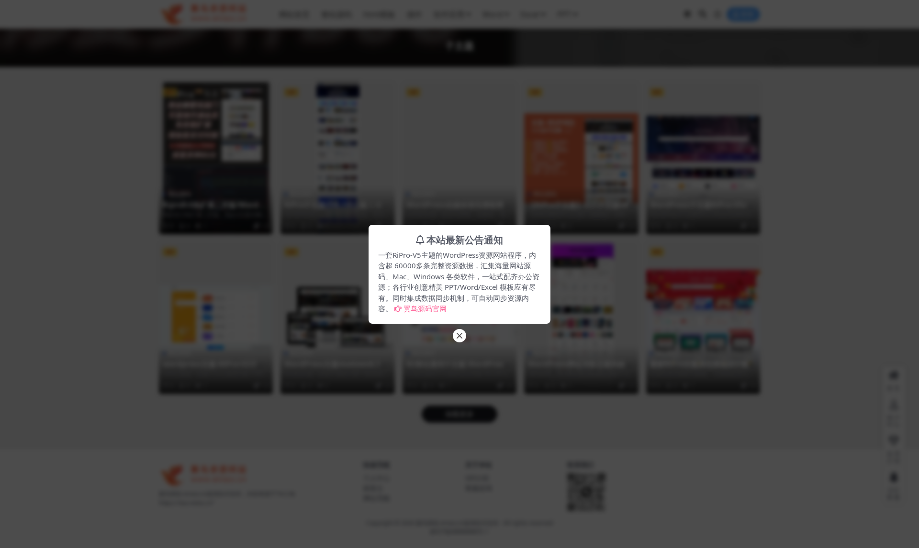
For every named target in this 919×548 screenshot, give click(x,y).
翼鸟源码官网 (425, 308)
